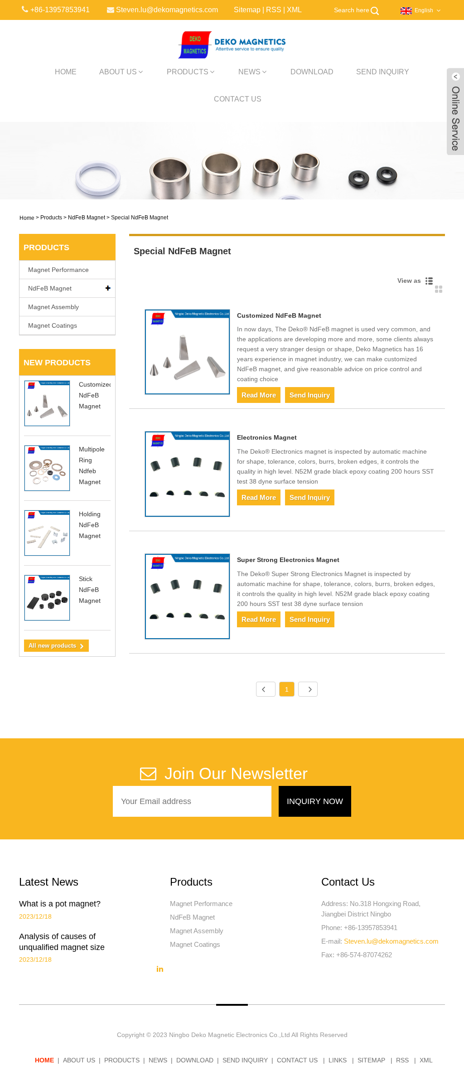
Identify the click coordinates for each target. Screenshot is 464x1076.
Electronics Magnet (267, 437)
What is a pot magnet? (60, 903)
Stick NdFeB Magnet (90, 589)
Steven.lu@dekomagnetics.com (391, 941)
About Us (118, 72)
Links (338, 1060)
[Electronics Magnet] (188, 475)
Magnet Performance (58, 269)
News (249, 72)
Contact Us (237, 99)
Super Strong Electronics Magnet (288, 559)
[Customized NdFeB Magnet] (188, 353)
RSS (273, 10)
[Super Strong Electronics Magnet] (188, 598)
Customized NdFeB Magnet (96, 395)
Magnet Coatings (52, 325)
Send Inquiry (382, 72)
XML (294, 10)
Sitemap (247, 10)
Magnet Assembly (53, 306)
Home (66, 72)
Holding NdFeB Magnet (90, 524)
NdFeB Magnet (86, 217)
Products (187, 72)
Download (312, 72)
